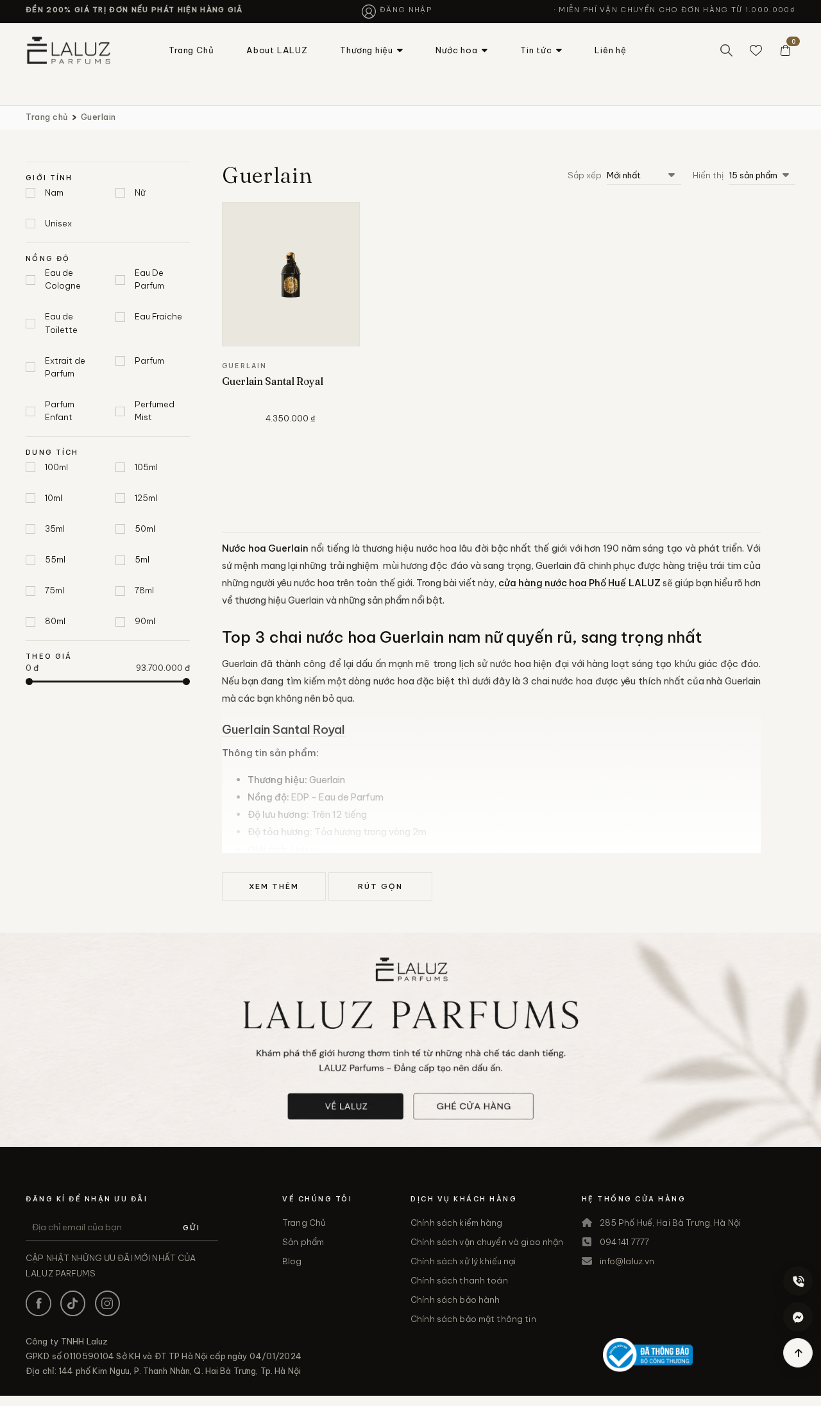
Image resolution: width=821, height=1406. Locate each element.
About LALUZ (277, 50)
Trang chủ (47, 117)
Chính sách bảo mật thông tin (473, 1319)
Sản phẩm (303, 1242)
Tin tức (536, 50)
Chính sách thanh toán (459, 1280)
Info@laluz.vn (627, 1261)
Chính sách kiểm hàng (456, 1222)
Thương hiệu (366, 50)
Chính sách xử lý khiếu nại (463, 1261)
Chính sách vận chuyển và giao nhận (486, 1242)
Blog (292, 1261)
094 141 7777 (625, 1242)
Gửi (191, 1227)
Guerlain (98, 117)
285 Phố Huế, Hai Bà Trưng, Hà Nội (670, 1222)
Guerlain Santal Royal (272, 381)
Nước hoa (456, 50)
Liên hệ (610, 50)
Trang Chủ (191, 50)
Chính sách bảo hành (455, 1299)
